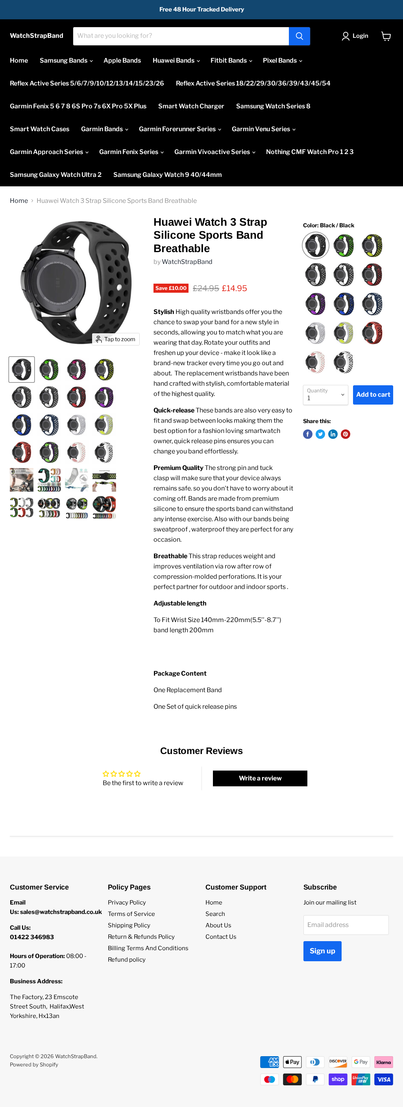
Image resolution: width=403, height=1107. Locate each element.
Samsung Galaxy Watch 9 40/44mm (167, 174)
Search (215, 914)
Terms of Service (131, 914)
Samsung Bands (64, 60)
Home (19, 60)
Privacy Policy (127, 902)
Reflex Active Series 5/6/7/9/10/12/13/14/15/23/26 (87, 83)
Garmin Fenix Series (129, 152)
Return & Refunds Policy (141, 936)
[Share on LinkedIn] (333, 434)
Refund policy (127, 959)
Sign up (322, 951)
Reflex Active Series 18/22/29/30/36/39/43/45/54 (253, 83)
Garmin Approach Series (47, 152)
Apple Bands (122, 60)
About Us (218, 925)
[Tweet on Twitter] (320, 434)
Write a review (260, 778)
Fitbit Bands (229, 60)
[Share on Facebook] (307, 434)
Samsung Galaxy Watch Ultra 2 (56, 174)
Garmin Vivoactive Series (212, 152)
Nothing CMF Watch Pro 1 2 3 (310, 152)
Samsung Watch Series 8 (273, 106)
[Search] (299, 36)
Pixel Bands (280, 60)
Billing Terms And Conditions (148, 948)
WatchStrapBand (187, 262)
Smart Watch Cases (39, 129)
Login (360, 35)
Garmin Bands (102, 129)
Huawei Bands (174, 60)
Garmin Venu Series (261, 129)
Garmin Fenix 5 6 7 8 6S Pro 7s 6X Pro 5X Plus (78, 106)
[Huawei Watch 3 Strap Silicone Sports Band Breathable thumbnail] (21, 369)
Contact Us (221, 936)
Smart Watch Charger (191, 106)
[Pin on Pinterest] (345, 434)
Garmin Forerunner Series (178, 129)
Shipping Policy (129, 925)
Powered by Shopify (34, 1064)
